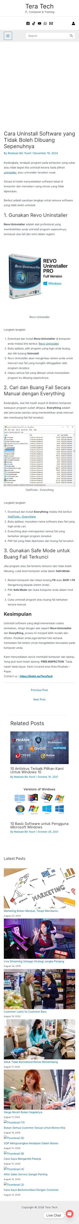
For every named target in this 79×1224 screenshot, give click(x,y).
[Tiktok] (33, 23)
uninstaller (10, 172)
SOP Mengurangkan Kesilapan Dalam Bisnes (31, 1143)
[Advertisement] (39, 83)
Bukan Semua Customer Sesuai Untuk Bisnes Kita (34, 1127)
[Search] (71, 36)
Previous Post (39, 690)
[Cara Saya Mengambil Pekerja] (14, 1153)
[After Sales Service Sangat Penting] (14, 1169)
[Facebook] (28, 23)
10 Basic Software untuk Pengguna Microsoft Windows (39, 825)
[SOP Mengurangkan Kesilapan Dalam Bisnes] (14, 1138)
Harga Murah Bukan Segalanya (23, 1112)
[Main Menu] (8, 36)
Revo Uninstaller (49, 343)
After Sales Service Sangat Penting (25, 1174)
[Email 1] (51, 23)
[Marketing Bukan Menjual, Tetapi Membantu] (39, 888)
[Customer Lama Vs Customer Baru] (39, 989)
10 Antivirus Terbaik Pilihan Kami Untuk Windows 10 (36, 770)
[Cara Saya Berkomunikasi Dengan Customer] (14, 1184)
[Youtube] (39, 23)
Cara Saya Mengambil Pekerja (22, 1158)
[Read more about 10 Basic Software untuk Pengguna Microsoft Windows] (39, 802)
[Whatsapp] (45, 23)
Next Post (39, 699)
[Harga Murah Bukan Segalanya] (39, 1090)
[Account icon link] (73, 23)
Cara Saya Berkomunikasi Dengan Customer (31, 1189)
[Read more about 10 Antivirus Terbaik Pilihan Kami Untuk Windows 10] (39, 747)
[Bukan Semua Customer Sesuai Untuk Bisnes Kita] (14, 1122)
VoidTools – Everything (21, 516)
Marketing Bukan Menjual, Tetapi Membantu (31, 910)
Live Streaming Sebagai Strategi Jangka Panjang (34, 961)
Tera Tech (39, 6)
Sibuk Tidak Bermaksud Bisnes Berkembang (31, 1061)
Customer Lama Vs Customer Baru (25, 1011)
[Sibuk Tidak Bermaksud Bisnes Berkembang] (39, 1039)
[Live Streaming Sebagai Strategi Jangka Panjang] (39, 939)
